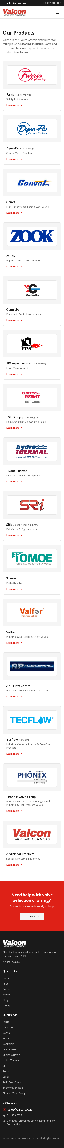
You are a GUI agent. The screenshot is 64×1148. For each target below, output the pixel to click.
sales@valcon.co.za (20, 1109)
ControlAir (8, 1043)
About (6, 983)
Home (6, 978)
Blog (5, 1000)
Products (8, 989)
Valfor (6, 1076)
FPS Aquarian (10, 1049)
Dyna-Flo (8, 1027)
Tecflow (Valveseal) (13, 1087)
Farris (6, 1022)
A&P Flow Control (13, 1082)
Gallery (6, 1005)
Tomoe (7, 1071)
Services (7, 994)
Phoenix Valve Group (14, 1093)
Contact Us (32, 916)
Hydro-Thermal (11, 1060)
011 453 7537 (14, 1115)
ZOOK (6, 1038)
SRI (4, 1065)
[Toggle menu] (57, 12)
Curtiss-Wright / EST (14, 1054)
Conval (6, 1033)
